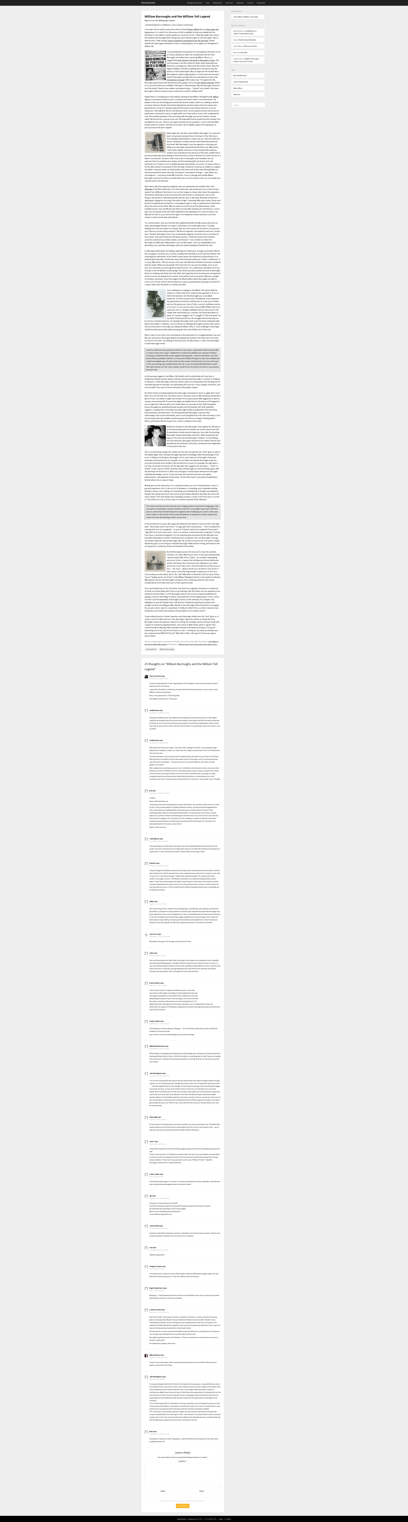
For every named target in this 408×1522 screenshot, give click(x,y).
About (221, 1519)
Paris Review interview (205, 83)
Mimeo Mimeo (237, 88)
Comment (182, 1461)
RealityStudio (148, 2)
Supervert (236, 94)
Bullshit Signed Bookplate (247, 40)
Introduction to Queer (175, 80)
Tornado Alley (242, 53)
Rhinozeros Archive (250, 46)
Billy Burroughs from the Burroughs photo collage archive (198, 644)
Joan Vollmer (151, 649)
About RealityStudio (240, 76)
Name (163, 1491)
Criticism (250, 3)
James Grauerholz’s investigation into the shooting (188, 41)
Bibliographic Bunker (194, 3)
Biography (240, 3)
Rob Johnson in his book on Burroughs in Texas (196, 60)
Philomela (148, 189)
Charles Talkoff (193, 29)
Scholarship (261, 3)
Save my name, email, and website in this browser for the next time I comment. (183, 1501)
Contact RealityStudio (240, 82)
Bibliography (217, 3)
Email (202, 1491)
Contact (228, 1519)
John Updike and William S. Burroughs (245, 17)
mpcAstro (153, 934)
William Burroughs (167, 649)
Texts (208, 3)
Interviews (229, 3)
